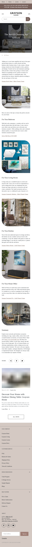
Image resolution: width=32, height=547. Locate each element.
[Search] (28, 19)
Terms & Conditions (7, 466)
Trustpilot (4, 538)
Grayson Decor (5, 443)
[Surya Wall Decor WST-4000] (16, 156)
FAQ (3, 453)
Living (16, 1)
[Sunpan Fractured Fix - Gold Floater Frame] (16, 314)
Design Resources (7, 472)
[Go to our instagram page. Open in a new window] (8, 525)
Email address (7, 533)
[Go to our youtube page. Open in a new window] (13, 525)
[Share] (11, 361)
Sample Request (6, 483)
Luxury (24, 1)
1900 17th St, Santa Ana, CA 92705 (10, 521)
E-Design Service (6, 480)
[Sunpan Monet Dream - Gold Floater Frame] (16, 264)
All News (6, 55)
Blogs (3, 486)
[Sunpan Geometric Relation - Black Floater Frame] (16, 212)
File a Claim (5, 496)
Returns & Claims (6, 456)
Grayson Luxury (6, 440)
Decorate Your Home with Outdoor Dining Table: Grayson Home (15, 397)
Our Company (6, 429)
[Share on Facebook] (16, 361)
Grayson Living (6, 436)
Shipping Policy (6, 460)
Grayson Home (5, 433)
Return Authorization (7, 499)
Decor (3, 1)
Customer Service (7, 449)
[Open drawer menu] (3, 14)
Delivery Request (6, 503)
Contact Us (4, 506)
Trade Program (5, 476)
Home (9, 1)
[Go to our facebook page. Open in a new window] (4, 525)
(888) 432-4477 (9, 516)
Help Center (5, 492)
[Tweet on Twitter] (22, 361)
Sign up (24, 534)
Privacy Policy (5, 463)
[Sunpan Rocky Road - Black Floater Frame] (16, 97)
